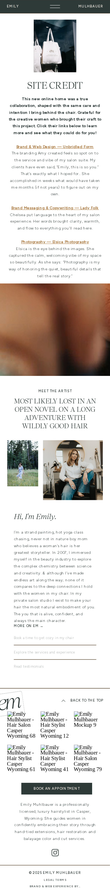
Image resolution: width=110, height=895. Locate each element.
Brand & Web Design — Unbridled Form (55, 146)
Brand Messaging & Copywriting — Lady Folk (55, 208)
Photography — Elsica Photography (55, 242)
